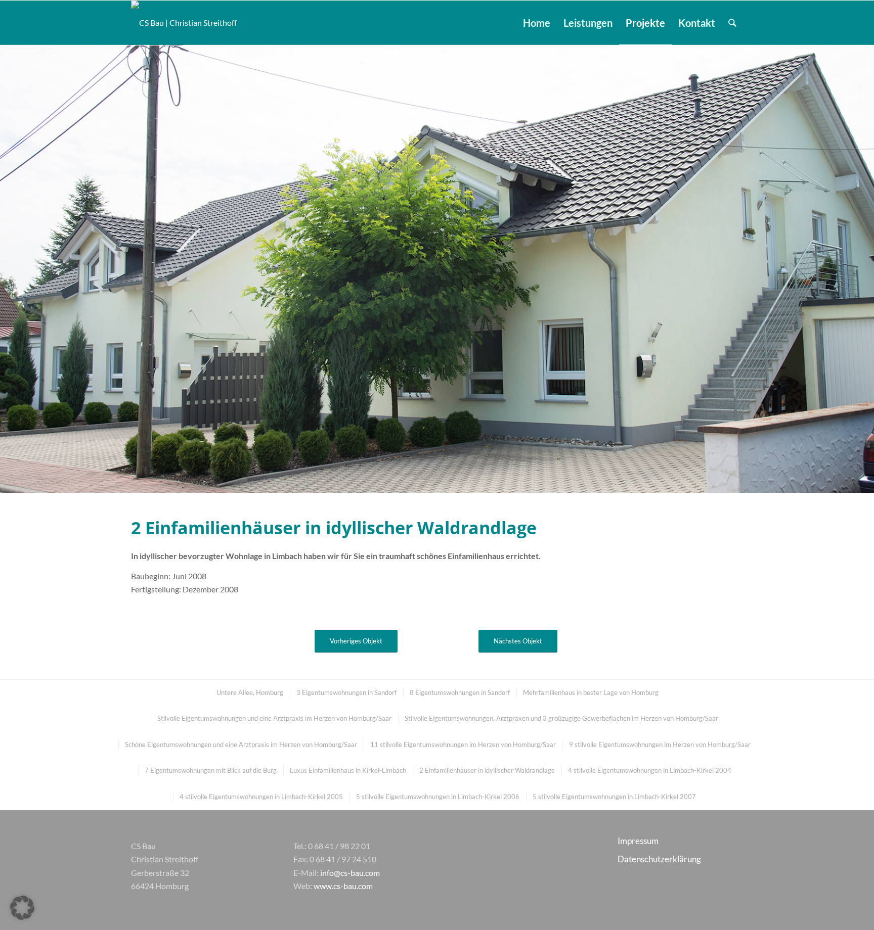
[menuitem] (536, 23)
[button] (22, 908)
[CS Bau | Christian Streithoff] (184, 23)
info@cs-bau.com (350, 872)
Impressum (638, 840)
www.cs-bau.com (343, 886)
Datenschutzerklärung (659, 859)
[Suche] (732, 23)
